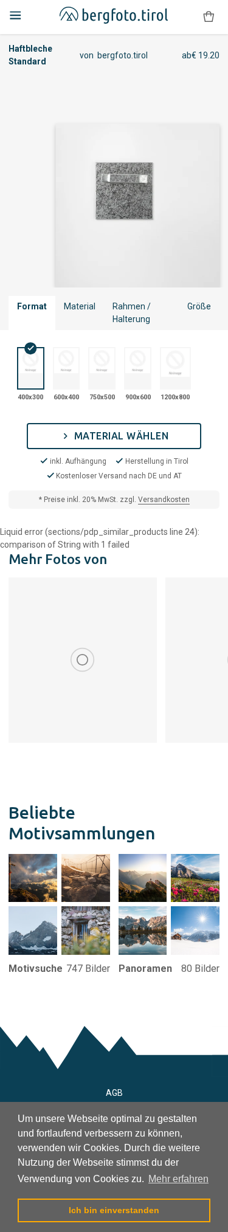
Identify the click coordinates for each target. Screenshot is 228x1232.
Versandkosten (164, 499)
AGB (114, 1093)
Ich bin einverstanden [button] (114, 1210)
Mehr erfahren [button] (178, 1179)
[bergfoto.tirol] (114, 17)
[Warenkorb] (208, 17)
